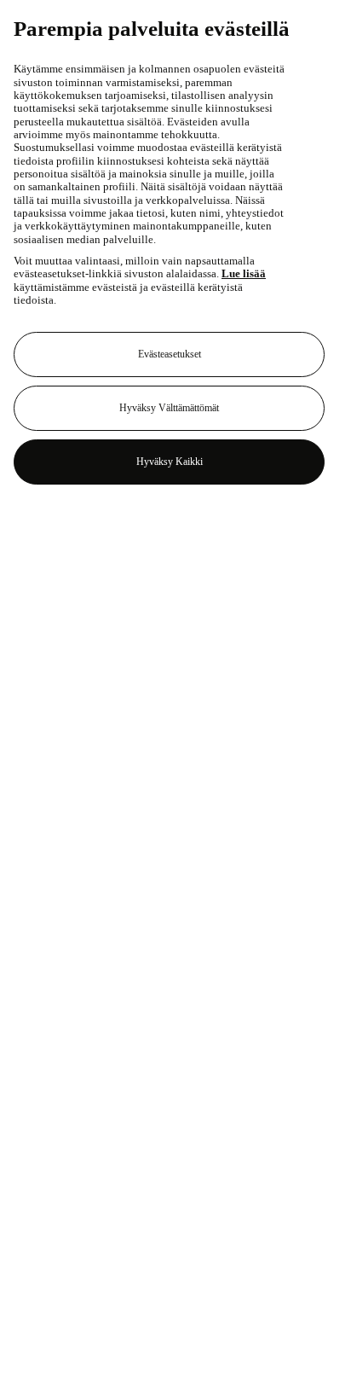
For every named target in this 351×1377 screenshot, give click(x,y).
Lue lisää (244, 274)
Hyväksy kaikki (169, 462)
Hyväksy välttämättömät (169, 408)
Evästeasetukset (169, 354)
